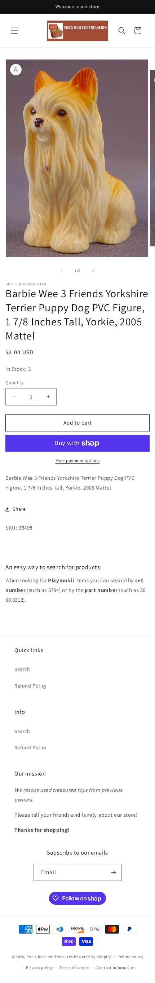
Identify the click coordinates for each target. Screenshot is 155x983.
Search (22, 669)
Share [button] (19, 509)
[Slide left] (62, 270)
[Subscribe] (113, 872)
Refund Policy (30, 686)
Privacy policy (39, 967)
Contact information (116, 967)
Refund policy (130, 956)
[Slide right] (93, 270)
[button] (14, 31)
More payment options (78, 460)
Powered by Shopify (92, 956)
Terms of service (74, 967)
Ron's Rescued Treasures (49, 956)
